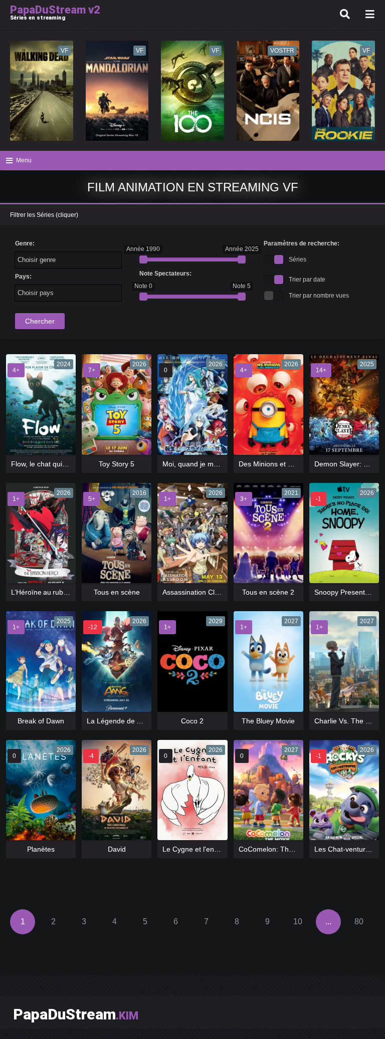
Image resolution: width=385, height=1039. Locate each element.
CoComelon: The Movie (276, 849)
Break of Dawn (41, 721)
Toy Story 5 (116, 464)
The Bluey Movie (268, 721)
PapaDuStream (75, 1014)
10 (297, 921)
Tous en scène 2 (268, 592)
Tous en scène (117, 592)
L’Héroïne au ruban (41, 592)
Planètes (41, 849)
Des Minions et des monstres (285, 464)
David (117, 849)
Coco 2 (192, 721)
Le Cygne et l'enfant (194, 849)
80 (358, 921)
